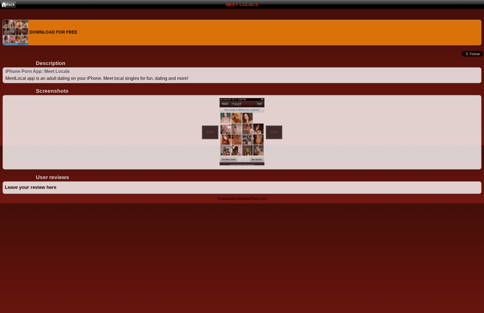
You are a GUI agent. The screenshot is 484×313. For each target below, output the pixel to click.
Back (10, 4)
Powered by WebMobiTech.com (242, 199)
